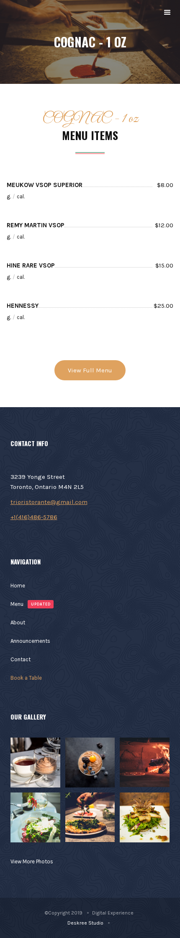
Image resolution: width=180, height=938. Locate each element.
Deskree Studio (85, 923)
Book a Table (26, 678)
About (17, 622)
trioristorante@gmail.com (48, 502)
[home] (6, 12)
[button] (167, 12)
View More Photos (31, 861)
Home (17, 585)
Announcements (30, 641)
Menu (16, 604)
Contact (20, 659)
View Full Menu (90, 370)
